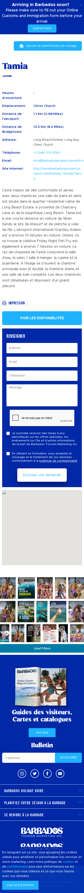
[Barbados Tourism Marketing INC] (42, 832)
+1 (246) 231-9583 (46, 152)
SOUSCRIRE (68, 757)
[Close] (80, 4)
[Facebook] (47, 773)
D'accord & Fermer (20, 885)
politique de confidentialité (58, 461)
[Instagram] (22, 773)
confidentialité (17, 866)
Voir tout (42, 732)
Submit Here (42, 28)
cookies (68, 861)
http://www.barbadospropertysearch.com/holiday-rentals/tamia (57, 173)
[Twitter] (34, 773)
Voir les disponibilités (42, 318)
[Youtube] (60, 773)
